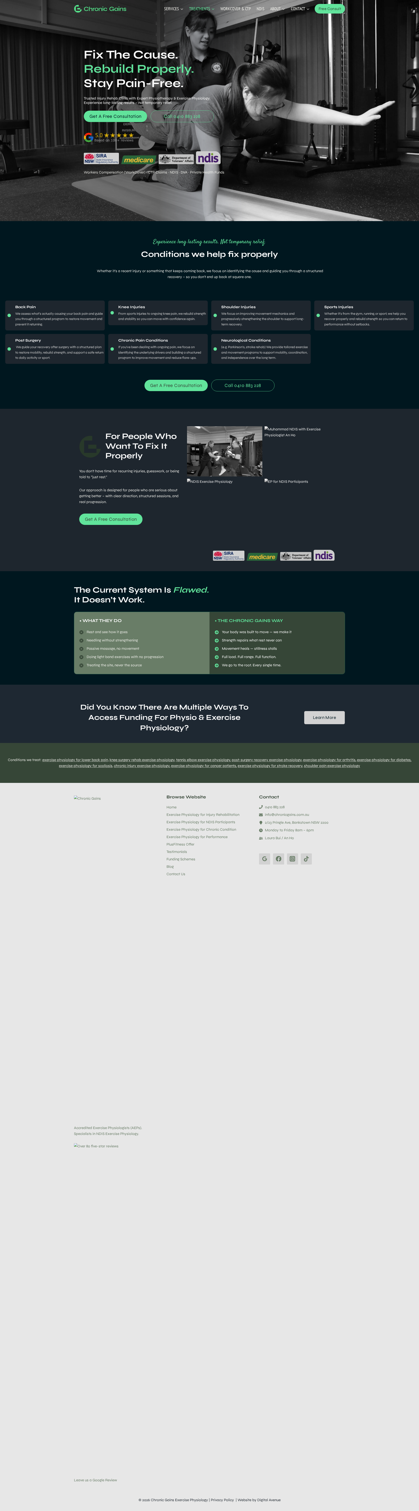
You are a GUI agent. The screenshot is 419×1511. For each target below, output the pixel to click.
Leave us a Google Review (95, 1480)
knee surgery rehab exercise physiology (142, 760)
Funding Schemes (181, 859)
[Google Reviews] (264, 859)
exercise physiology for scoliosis (85, 765)
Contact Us (176, 874)
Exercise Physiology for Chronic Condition (201, 829)
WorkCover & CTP (235, 9)
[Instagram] (292, 859)
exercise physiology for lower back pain (75, 760)
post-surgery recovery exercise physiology (267, 760)
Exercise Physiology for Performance (197, 837)
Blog (170, 866)
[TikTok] (306, 859)
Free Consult (330, 8)
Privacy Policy (222, 1500)
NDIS (260, 9)
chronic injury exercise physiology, (142, 765)
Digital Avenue (269, 1500)
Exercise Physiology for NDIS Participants (201, 822)
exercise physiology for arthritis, (329, 760)
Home (172, 807)
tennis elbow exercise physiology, (203, 760)
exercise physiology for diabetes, (384, 760)
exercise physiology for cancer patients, (204, 765)
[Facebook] (278, 859)
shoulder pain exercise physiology (332, 765)
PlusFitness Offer (180, 844)
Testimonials (177, 851)
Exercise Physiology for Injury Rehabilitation (203, 814)
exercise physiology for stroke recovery (270, 765)
